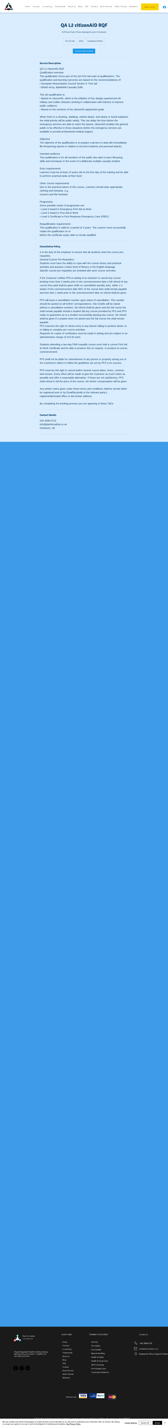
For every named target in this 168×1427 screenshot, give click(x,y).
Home (64, 1342)
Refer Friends (68, 1374)
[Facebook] (15, 1368)
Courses (65, 1346)
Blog (64, 1360)
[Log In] (163, 7)
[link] (84, 51)
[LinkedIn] (27, 1368)
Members (66, 1378)
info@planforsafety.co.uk (148, 1349)
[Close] (165, 1423)
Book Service (68, 1371)
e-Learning (66, 1349)
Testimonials (67, 1353)
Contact (65, 1367)
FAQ (64, 1363)
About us (66, 1356)
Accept (157, 1423)
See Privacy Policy (73, 1424)
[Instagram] (21, 1368)
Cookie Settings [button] (131, 1423)
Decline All (145, 1423)
